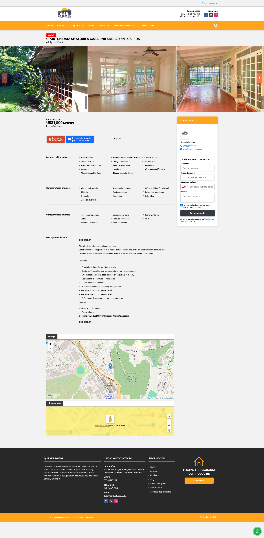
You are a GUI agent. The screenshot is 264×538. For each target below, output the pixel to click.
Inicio (49, 25)
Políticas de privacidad (160, 492)
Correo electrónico (188, 173)
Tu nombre (185, 163)
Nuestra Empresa (125, 25)
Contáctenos (148, 25)
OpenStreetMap (167, 398)
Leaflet (150, 398)
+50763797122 (192, 14)
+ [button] (50, 344)
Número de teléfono (189, 182)
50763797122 (189, 16)
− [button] (50, 348)
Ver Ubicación (102, 425)
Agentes (104, 25)
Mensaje (184, 191)
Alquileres (77, 25)
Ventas (61, 25)
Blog (91, 25)
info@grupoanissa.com (193, 149)
